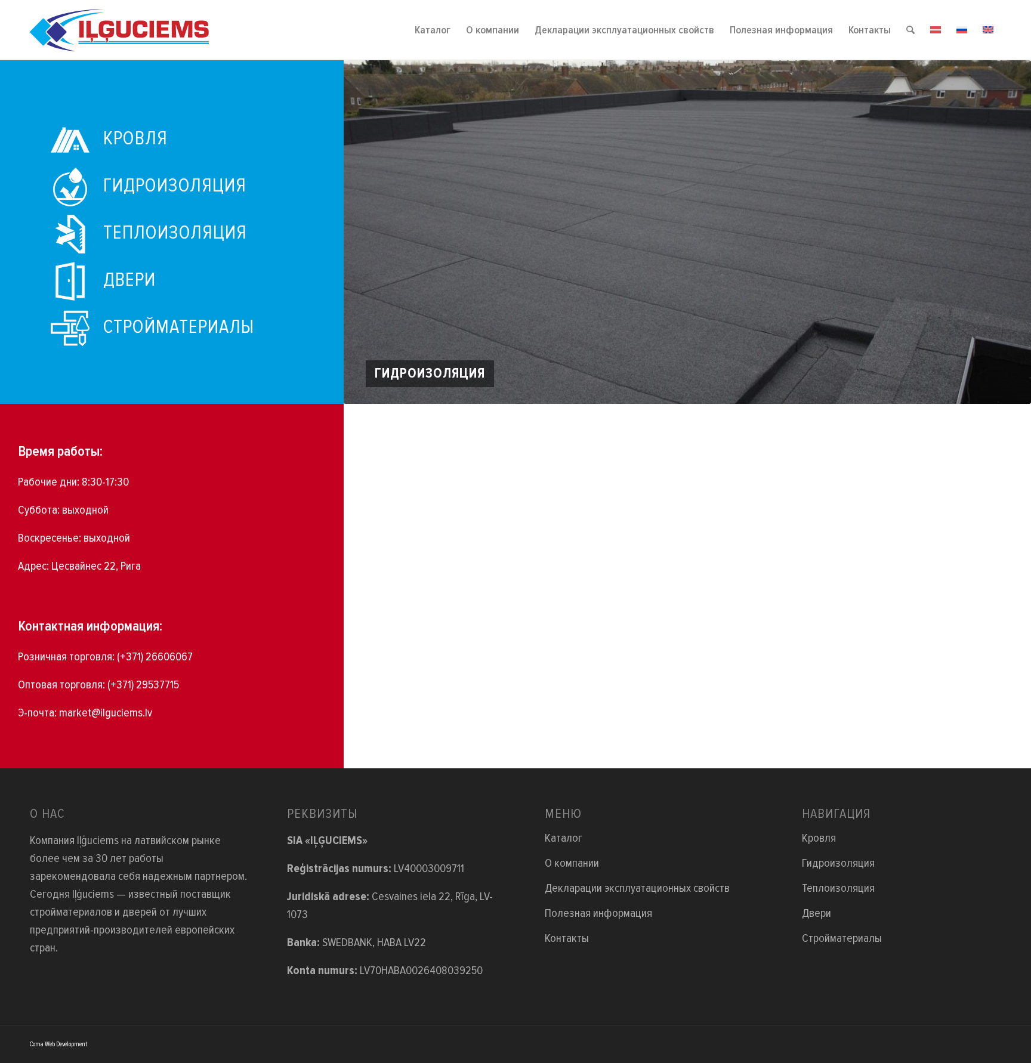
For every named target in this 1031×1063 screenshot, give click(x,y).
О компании (572, 863)
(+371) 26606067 (155, 657)
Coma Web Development (58, 1044)
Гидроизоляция (838, 863)
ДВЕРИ (129, 280)
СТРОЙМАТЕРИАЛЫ (178, 327)
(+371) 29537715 (143, 685)
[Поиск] (910, 30)
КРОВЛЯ (135, 138)
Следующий (1004, 232)
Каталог (563, 838)
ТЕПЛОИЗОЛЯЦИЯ (175, 233)
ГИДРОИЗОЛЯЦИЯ (174, 185)
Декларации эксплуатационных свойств (637, 888)
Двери (816, 913)
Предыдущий (370, 232)
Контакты (567, 938)
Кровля (819, 838)
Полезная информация (598, 913)
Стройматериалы (842, 938)
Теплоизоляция (838, 888)
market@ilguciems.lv (105, 713)
